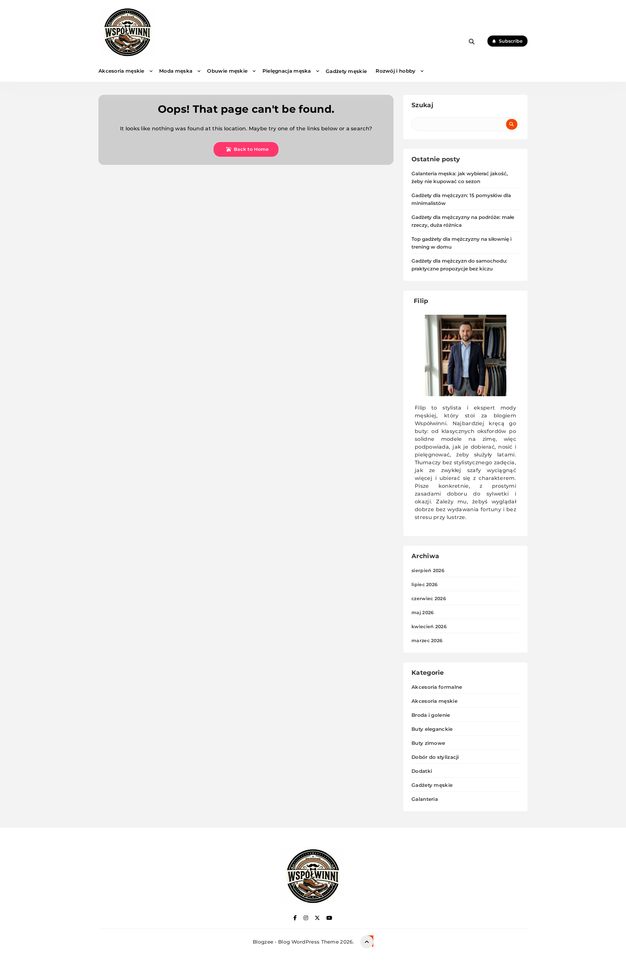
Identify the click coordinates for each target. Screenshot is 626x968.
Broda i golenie (430, 715)
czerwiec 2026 (428, 598)
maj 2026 (422, 612)
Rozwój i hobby (395, 71)
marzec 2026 (426, 640)
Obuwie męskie (227, 71)
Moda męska (175, 71)
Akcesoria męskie (121, 71)
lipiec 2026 (424, 584)
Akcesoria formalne (436, 687)
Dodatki (421, 771)
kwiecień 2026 (429, 626)
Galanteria (424, 799)
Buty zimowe (428, 743)
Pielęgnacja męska (286, 71)
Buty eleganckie (432, 729)
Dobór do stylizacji (435, 757)
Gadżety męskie (346, 71)
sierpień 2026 (427, 570)
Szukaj (422, 105)
